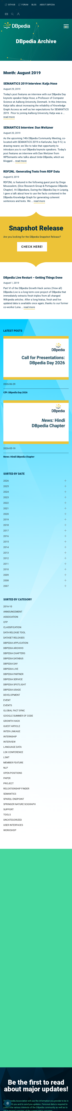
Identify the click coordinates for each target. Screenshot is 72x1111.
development (11, 695)
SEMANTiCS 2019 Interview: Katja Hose (30, 83)
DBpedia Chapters (14, 653)
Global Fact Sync (14, 710)
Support (8, 809)
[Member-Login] (17, 14)
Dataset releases (13, 637)
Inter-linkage (11, 731)
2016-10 (7, 606)
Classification (12, 627)
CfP (5, 622)
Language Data (12, 747)
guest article (11, 726)
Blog (33, 5)
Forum (24, 5)
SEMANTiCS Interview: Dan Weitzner (28, 127)
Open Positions (12, 773)
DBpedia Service (13, 679)
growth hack (11, 721)
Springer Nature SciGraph (19, 804)
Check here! (32, 246)
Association (10, 617)
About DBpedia (47, 5)
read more (9, 117)
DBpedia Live (10, 669)
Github (11, 5)
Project (8, 783)
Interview (9, 741)
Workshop (9, 830)
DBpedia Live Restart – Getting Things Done (32, 277)
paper (7, 778)
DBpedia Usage (12, 689)
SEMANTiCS (9, 793)
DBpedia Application (15, 643)
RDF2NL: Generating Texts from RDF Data (31, 171)
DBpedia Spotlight (14, 684)
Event (7, 700)
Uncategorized (12, 819)
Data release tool (14, 632)
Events (7, 705)
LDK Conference (13, 752)
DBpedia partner (13, 674)
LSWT (6, 757)
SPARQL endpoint (13, 799)
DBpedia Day (10, 663)
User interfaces (13, 825)
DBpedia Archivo (13, 648)
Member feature (13, 762)
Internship (10, 736)
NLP (5, 767)
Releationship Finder (16, 788)
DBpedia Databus (13, 658)
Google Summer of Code (18, 715)
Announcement (12, 611)
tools (7, 814)
